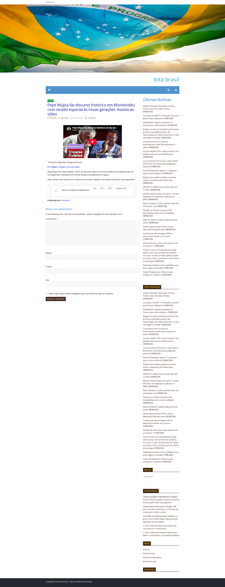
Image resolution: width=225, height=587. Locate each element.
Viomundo (65, 200)
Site (47, 280)
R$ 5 (95, 188)
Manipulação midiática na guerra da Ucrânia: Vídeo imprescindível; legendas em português (160, 519)
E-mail (49, 266)
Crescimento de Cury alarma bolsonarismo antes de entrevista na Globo (159, 144)
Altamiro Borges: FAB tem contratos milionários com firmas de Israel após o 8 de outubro (160, 509)
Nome (49, 253)
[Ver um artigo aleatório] (175, 90)
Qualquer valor (121, 188)
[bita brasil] (112, 6)
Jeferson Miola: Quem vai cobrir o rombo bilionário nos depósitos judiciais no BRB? (161, 196)
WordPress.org (149, 561)
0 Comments (91, 118)
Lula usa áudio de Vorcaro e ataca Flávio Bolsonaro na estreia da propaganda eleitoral (160, 164)
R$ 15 (102, 188)
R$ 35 (110, 188)
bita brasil (166, 79)
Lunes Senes (64, 118)
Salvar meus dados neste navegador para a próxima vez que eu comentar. (81, 293)
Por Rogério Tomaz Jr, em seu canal (63, 167)
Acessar (146, 549)
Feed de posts (149, 553)
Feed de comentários (152, 557)
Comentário (52, 219)
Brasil (50, 101)
